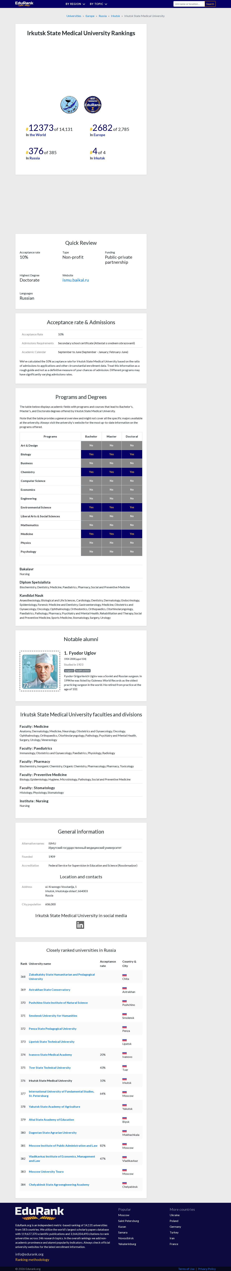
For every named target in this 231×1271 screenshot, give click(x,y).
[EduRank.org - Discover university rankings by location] (24, 3)
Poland (174, 1220)
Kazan (122, 1226)
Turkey (174, 1232)
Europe (90, 16)
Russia (103, 16)
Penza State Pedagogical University (53, 1028)
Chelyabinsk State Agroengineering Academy (59, 1184)
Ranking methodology (32, 1259)
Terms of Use (186, 1268)
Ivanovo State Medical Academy (50, 1054)
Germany (175, 1226)
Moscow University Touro (46, 1171)
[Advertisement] (46, 66)
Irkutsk (115, 16)
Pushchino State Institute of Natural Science (58, 1002)
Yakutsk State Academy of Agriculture (54, 1106)
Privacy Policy (207, 1268)
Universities (73, 16)
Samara (122, 1232)
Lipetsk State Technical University (52, 1041)
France (174, 1244)
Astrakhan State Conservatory (49, 989)
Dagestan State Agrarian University (53, 1132)
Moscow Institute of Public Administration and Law (63, 1145)
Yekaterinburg (127, 1244)
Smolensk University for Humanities (53, 1015)
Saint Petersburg (128, 1220)
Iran (172, 1238)
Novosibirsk (126, 1238)
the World (38, 135)
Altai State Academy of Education (51, 1119)
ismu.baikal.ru (75, 279)
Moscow (123, 1215)
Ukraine (175, 1215)
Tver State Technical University (50, 1067)
